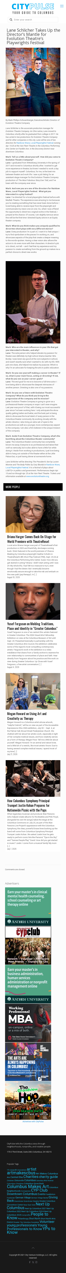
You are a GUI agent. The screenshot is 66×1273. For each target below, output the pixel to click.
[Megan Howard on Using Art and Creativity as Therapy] (33, 691)
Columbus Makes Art (28, 1186)
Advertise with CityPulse (33, 1121)
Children (10, 1180)
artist (31, 1169)
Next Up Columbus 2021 (35, 1208)
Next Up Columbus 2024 (32, 1211)
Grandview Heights (31, 1201)
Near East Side (29, 1205)
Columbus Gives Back (34, 1183)
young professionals (22, 1225)
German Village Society (39, 1198)
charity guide (48, 1177)
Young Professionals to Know (27, 1227)
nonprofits (26, 1215)
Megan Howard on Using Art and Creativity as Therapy (27, 716)
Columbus (30, 1180)
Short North (34, 1218)
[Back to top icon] (33, 1248)
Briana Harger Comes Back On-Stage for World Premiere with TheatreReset (31, 539)
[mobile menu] (61, 6)
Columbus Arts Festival (44, 1181)
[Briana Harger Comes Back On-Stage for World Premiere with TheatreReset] (33, 514)
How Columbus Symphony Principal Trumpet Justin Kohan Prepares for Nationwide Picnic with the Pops (28, 805)
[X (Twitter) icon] (33, 1262)
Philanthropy (23, 1219)
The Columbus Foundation (29, 1222)
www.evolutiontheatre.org (37, 476)
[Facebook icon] (30, 1262)
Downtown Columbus (22, 1194)
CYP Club (39, 1190)
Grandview (18, 1201)
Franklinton (50, 1194)
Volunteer (47, 1222)
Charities (31, 1176)
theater (16, 1222)
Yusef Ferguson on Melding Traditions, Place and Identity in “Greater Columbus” (32, 626)
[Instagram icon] (36, 1262)
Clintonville (19, 1180)
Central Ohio (17, 1177)
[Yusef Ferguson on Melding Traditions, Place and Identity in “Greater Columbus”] (33, 601)
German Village (23, 1197)
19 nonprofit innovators (16, 1170)
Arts (8, 1177)
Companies (26, 1191)
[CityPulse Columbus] (33, 8)
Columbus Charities (15, 1184)
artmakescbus (21, 1172)
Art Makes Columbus (47, 1173)
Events (41, 1194)
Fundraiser (11, 1198)
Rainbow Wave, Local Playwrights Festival (35, 143)
